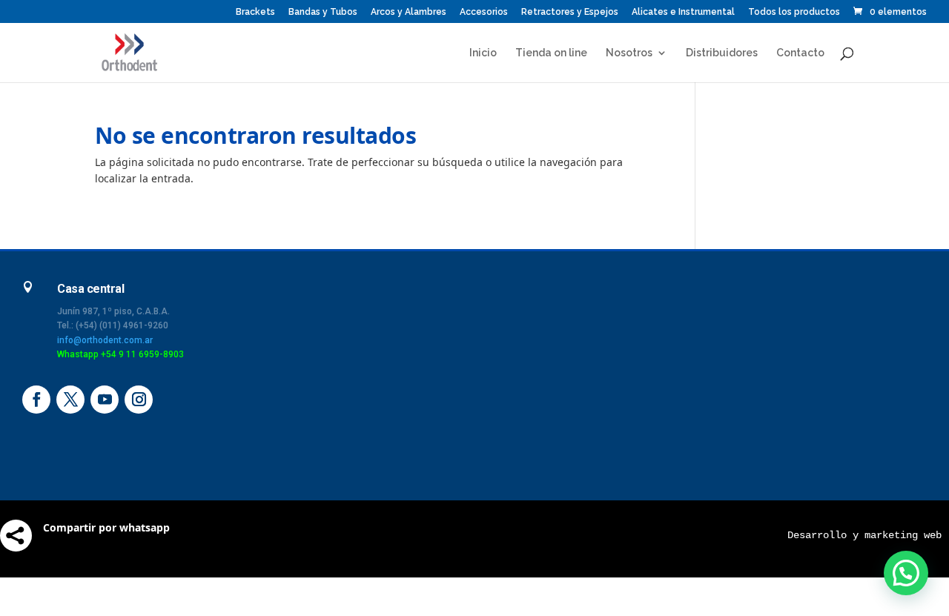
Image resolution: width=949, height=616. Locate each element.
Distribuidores (722, 53)
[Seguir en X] (70, 399)
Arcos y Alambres (408, 12)
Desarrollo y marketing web (864, 535)
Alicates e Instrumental (683, 12)
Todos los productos (794, 12)
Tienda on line (551, 53)
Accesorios (484, 12)
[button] (906, 573)
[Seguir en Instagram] (139, 399)
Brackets (255, 12)
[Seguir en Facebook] (36, 399)
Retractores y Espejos (569, 12)
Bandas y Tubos (322, 12)
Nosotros (629, 53)
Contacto (800, 53)
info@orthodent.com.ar (105, 340)
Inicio (483, 53)
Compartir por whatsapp (106, 527)
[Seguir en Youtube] (104, 399)
